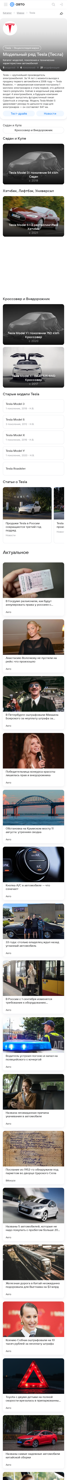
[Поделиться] (61, 13)
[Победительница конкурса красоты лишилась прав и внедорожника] (33, 759)
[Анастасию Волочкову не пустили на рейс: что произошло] (33, 646)
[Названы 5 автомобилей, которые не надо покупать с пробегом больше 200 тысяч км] (33, 1214)
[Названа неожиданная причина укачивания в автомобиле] (33, 1100)
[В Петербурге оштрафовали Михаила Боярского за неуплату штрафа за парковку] (33, 702)
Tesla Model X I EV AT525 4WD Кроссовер (33, 378)
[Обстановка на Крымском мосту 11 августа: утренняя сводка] (33, 816)
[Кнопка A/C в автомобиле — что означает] (33, 873)
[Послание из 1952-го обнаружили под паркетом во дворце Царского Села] (33, 1157)
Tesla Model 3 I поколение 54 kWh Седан (33, 174)
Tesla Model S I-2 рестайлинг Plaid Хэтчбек (33, 227)
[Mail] (12, 4)
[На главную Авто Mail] (19, 4)
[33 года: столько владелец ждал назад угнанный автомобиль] (33, 930)
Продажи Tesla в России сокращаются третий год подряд (23, 527)
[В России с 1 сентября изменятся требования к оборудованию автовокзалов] (33, 987)
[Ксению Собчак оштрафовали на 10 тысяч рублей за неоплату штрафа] (33, 1328)
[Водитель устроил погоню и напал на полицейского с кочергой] (33, 1044)
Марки (20, 12)
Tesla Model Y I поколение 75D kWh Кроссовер (33, 335)
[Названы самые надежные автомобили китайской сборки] (33, 1441)
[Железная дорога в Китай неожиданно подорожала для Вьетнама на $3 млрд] (33, 1271)
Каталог (7, 12)
